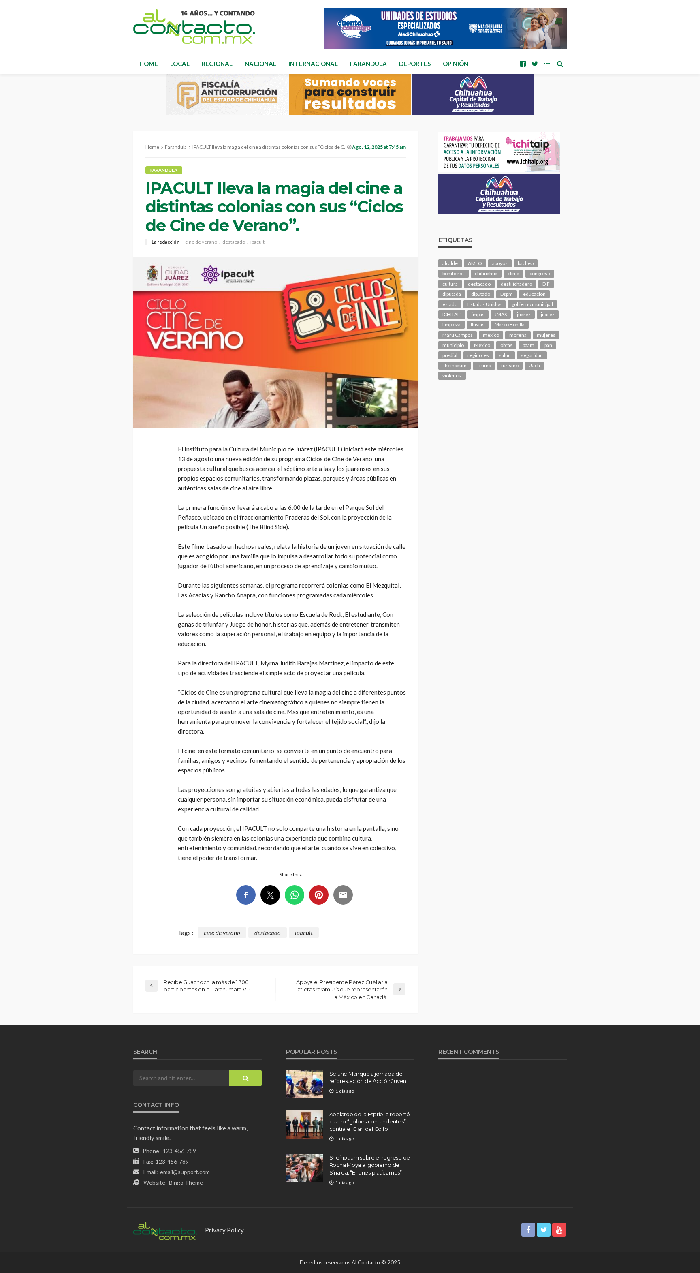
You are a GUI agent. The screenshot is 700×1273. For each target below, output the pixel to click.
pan (548, 345)
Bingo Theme (186, 1182)
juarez (524, 314)
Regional (217, 63)
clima (513, 273)
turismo (510, 365)
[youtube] (559, 1230)
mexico (491, 335)
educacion (534, 294)
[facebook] (522, 63)
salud (505, 355)
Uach (534, 365)
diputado (480, 294)
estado (449, 304)
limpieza (451, 324)
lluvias (477, 324)
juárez (548, 314)
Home (148, 63)
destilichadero (516, 284)
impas (478, 314)
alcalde (450, 263)
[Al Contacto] (194, 26)
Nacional (260, 63)
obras (506, 345)
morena (518, 335)
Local (180, 63)
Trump (484, 365)
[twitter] (535, 63)
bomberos (453, 273)
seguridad (532, 355)
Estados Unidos (484, 304)
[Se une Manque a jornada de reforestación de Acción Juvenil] (304, 1084)
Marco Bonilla (510, 324)
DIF (546, 284)
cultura (450, 284)
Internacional (313, 63)
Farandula (368, 63)
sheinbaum (454, 365)
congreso (539, 273)
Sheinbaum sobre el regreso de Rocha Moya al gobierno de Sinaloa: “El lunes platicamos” (369, 1164)
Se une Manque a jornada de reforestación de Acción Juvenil (369, 1077)
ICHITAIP (451, 314)
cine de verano (201, 242)
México (482, 345)
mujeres (546, 335)
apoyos (500, 263)
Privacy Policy (224, 1230)
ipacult (257, 242)
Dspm (506, 294)
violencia (452, 375)
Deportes (415, 63)
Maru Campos (457, 335)
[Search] (560, 63)
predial (449, 355)
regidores (478, 355)
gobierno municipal (532, 304)
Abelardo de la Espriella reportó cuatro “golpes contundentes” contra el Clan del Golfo (369, 1121)
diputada (451, 294)
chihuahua (486, 273)
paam (528, 345)
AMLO (475, 263)
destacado (233, 242)
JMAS (501, 314)
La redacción (165, 242)
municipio (453, 345)
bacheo (526, 263)
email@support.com (185, 1171)
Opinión (455, 63)
